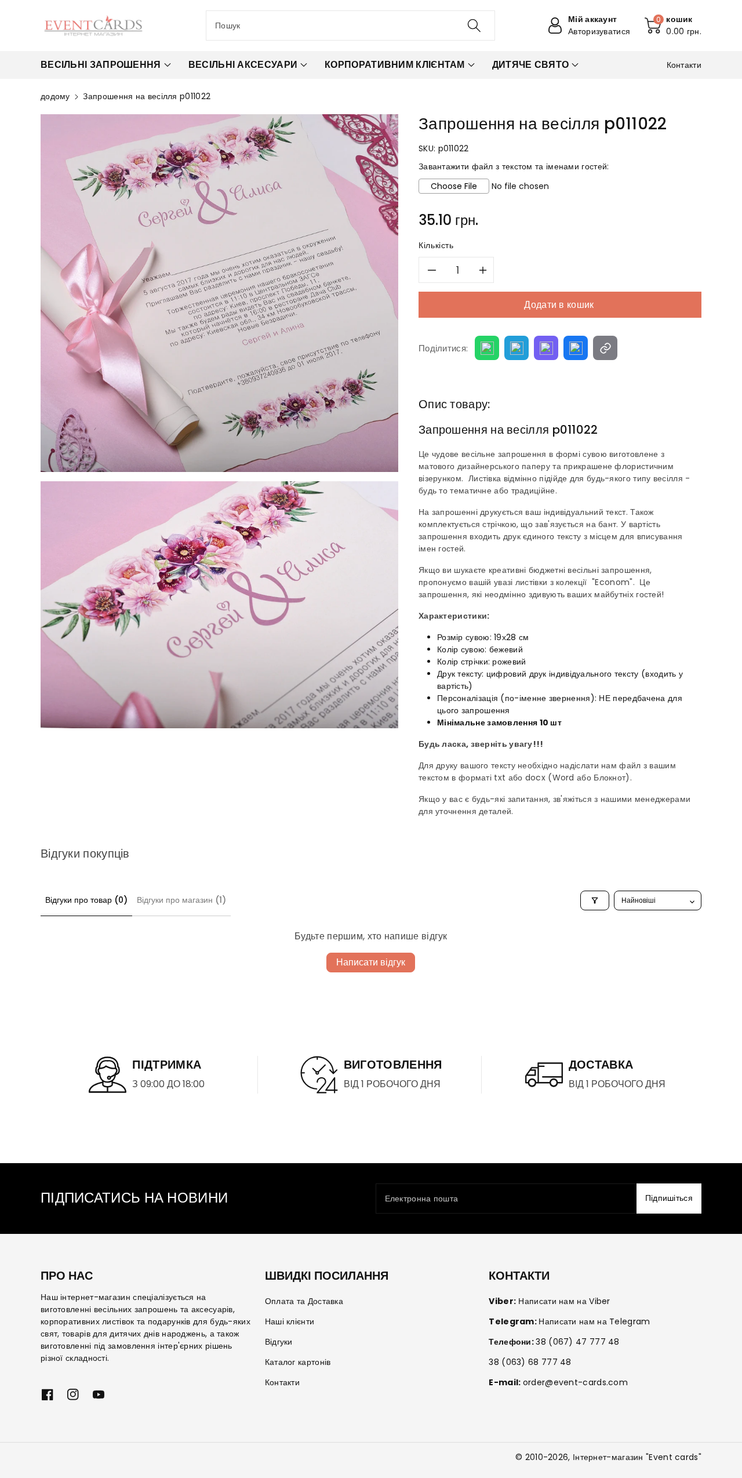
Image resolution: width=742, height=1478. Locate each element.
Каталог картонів (298, 1362)
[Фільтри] (594, 900)
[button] (673, 25)
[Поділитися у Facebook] (575, 348)
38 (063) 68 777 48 (530, 1362)
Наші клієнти (290, 1321)
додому (55, 96)
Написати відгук (370, 962)
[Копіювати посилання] (605, 348)
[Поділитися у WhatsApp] (487, 348)
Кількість (436, 245)
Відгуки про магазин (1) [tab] (181, 900)
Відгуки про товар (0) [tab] (86, 900)
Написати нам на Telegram (594, 1321)
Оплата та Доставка (304, 1301)
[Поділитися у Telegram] (516, 348)
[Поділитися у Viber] (546, 348)
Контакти (282, 1382)
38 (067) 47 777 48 (577, 1342)
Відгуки (279, 1342)
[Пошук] (473, 25)
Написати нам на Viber (564, 1301)
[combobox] (350, 25)
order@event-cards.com (575, 1382)
